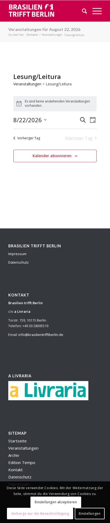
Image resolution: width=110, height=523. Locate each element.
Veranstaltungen (27, 83)
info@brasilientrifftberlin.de (40, 334)
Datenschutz (18, 262)
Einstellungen (90, 513)
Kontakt (15, 469)
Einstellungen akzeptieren (56, 502)
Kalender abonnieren (52, 155)
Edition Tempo (21, 462)
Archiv (13, 455)
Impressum (17, 253)
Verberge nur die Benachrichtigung (40, 513)
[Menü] (94, 11)
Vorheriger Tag (28, 138)
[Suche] (82, 11)
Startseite (17, 440)
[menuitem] (82, 11)
